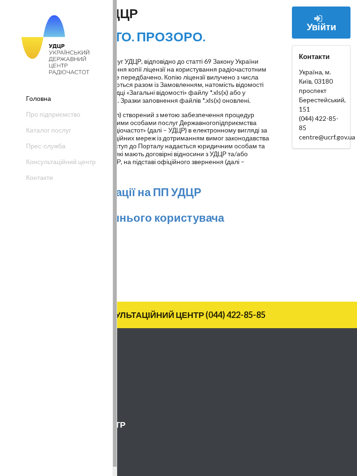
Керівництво (31, 386)
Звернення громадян (45, 465)
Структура (28, 401)
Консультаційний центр (61, 161)
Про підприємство (53, 114)
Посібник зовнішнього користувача (126, 217)
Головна (38, 98)
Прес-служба (46, 146)
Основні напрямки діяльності (56, 370)
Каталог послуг (48, 130)
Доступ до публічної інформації (60, 450)
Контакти (39, 177)
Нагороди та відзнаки (45, 416)
